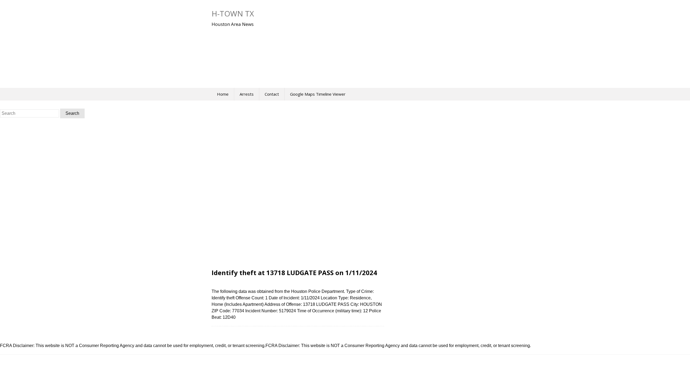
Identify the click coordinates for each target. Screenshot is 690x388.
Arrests (247, 94)
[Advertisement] (319, 54)
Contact (272, 94)
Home (223, 94)
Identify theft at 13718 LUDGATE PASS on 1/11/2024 (294, 272)
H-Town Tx (233, 13)
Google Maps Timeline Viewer (318, 94)
